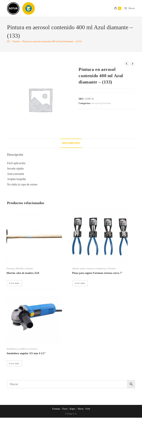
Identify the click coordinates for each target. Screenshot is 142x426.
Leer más (14, 283)
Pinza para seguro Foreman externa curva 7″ (97, 273)
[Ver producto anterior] (126, 63)
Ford (88, 408)
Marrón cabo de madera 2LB (22, 273)
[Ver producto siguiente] (132, 63)
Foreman (106, 103)
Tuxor (64, 408)
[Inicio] (8, 41)
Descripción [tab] (71, 143)
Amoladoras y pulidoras (17, 349)
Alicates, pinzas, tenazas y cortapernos (89, 268)
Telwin (80, 408)
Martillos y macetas (24, 268)
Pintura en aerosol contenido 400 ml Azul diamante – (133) (51, 41)
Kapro (72, 408)
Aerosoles (96, 103)
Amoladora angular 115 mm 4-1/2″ (26, 353)
